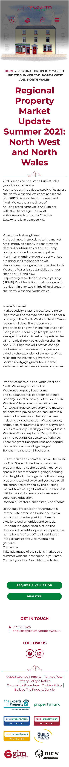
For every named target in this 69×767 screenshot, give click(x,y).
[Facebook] (30, 653)
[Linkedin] (39, 653)
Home (9, 71)
